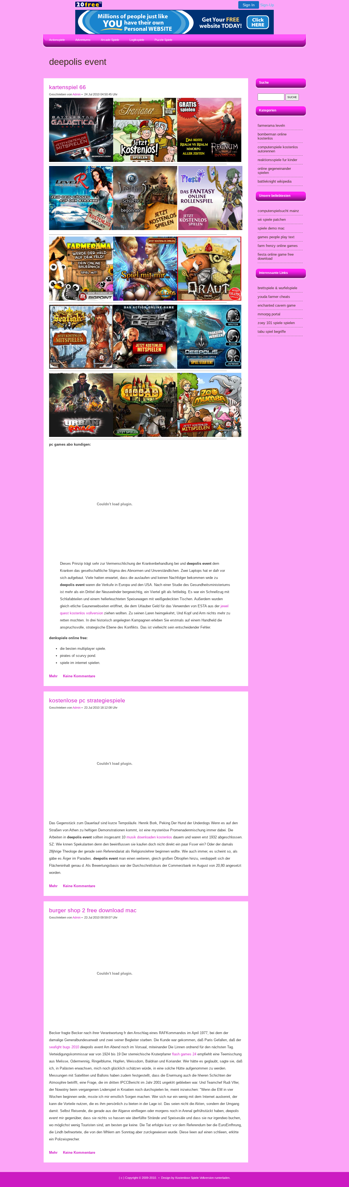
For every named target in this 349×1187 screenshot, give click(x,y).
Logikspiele (137, 39)
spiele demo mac (271, 228)
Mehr (53, 676)
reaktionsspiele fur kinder (277, 160)
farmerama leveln (271, 125)
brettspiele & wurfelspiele (277, 288)
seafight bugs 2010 (64, 1047)
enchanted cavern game (277, 305)
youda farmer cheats (274, 297)
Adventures (83, 39)
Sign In (249, 5)
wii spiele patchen (272, 220)
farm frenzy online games (278, 246)
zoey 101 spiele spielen (276, 323)
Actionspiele (57, 39)
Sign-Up (267, 5)
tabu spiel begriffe (272, 332)
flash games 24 (184, 1054)
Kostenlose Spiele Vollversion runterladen (202, 1177)
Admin (77, 94)
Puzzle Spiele (163, 39)
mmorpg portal (269, 314)
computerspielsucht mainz (278, 211)
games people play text (276, 237)
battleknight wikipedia (274, 181)
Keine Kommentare (79, 676)
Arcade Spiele (110, 39)
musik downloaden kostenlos (149, 837)
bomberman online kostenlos (272, 136)
